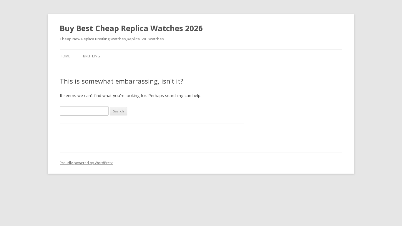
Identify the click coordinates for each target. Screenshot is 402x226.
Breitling (91, 56)
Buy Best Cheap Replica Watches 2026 (131, 28)
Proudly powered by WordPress (86, 162)
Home (65, 56)
